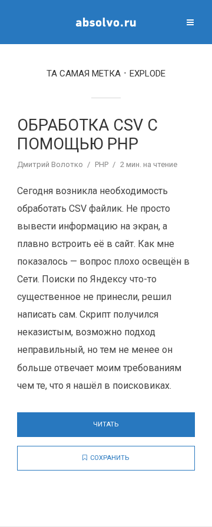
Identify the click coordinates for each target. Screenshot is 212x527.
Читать (106, 424)
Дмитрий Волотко (50, 164)
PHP (101, 164)
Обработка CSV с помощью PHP (87, 135)
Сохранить (110, 458)
